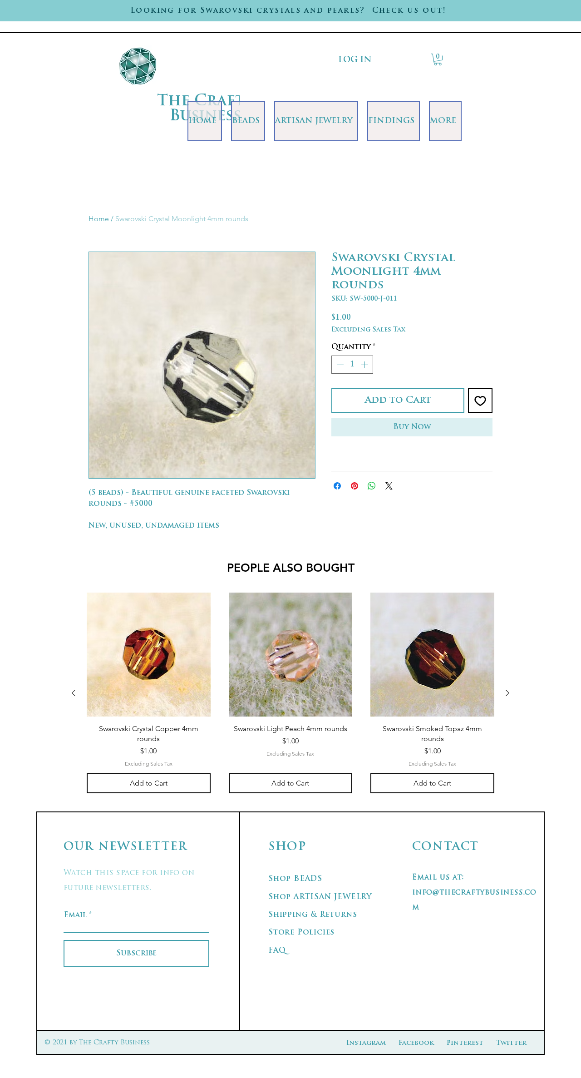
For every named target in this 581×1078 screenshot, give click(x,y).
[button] (438, 59)
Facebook (416, 1043)
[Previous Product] (73, 692)
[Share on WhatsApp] (371, 485)
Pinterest (465, 1043)
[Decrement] (339, 364)
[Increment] (365, 364)
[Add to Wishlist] (480, 400)
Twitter (511, 1043)
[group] (290, 693)
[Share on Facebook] (337, 485)
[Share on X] (389, 485)
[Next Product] (507, 692)
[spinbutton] (352, 364)
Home (99, 218)
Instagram (366, 1043)
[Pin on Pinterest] (354, 485)
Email (75, 915)
